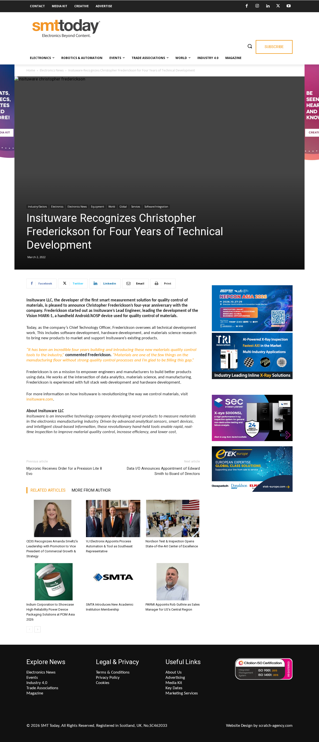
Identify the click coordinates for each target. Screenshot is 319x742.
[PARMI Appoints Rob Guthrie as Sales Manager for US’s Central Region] (173, 581)
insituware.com (39, 399)
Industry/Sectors (37, 206)
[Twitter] (278, 6)
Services (135, 206)
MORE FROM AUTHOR (91, 490)
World (111, 206)
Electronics (57, 206)
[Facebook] (247, 6)
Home (30, 70)
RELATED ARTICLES (48, 490)
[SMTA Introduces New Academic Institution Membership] (113, 581)
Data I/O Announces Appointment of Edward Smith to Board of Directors (163, 471)
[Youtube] (289, 6)
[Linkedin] (268, 6)
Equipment (97, 206)
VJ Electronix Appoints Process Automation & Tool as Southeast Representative (109, 546)
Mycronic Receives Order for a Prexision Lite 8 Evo (64, 471)
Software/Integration (156, 206)
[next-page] (37, 629)
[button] (250, 46)
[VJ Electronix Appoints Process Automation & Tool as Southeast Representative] (113, 518)
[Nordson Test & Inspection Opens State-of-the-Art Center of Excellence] (173, 518)
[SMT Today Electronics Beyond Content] (66, 28)
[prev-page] (29, 629)
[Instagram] (257, 6)
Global (123, 206)
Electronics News (52, 70)
